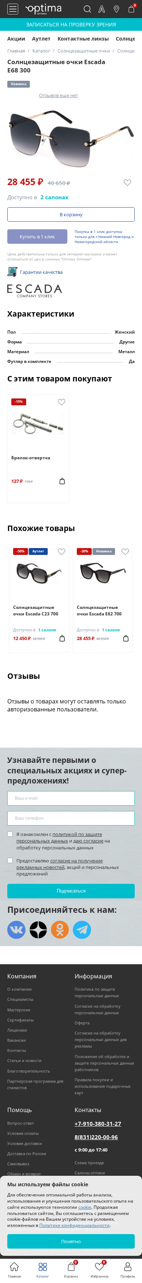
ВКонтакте (16, 930)
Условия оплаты (23, 1133)
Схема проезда (89, 1162)
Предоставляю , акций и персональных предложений (67, 867)
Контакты (16, 1050)
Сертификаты (20, 1020)
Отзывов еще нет (58, 95)
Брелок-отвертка (30, 458)
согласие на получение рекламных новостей (59, 863)
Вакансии (16, 1040)
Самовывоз (18, 1163)
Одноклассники (60, 930)
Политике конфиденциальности (74, 1225)
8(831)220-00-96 (96, 1137)
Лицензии (17, 1030)
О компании (19, 989)
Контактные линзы (83, 38)
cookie (84, 1207)
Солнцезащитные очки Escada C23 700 (35, 610)
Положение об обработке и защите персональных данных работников (104, 1063)
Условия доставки (24, 1143)
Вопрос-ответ (20, 1123)
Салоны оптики (90, 1172)
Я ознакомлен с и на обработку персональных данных (63, 841)
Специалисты (20, 999)
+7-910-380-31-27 (98, 1123)
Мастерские (18, 1009)
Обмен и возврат (24, 1174)
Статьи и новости (24, 1060)
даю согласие (88, 840)
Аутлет (41, 38)
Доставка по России (26, 1153)
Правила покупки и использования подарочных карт (103, 1086)
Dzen (38, 930)
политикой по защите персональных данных (59, 837)
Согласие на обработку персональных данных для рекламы (101, 1039)
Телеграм (82, 930)
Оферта (82, 1022)
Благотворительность (28, 1071)
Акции (16, 38)
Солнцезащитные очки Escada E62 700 (99, 610)
